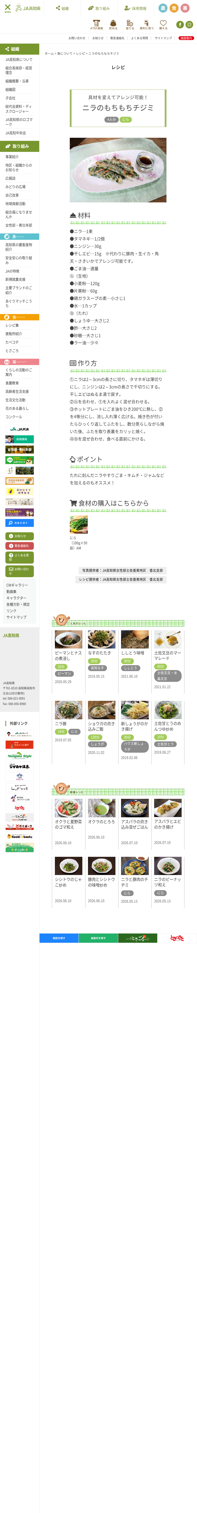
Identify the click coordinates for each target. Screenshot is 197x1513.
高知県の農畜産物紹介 (18, 247)
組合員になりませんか (18, 214)
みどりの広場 (15, 187)
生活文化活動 (15, 400)
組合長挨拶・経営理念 (18, 70)
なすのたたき (99, 653)
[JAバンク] (96, 25)
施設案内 (186, 38)
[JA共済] (163, 25)
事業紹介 (12, 157)
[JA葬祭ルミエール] (19, 776)
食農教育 (12, 383)
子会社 (10, 98)
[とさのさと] (19, 808)
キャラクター (16, 598)
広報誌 (10, 178)
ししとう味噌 (132, 653)
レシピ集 (12, 325)
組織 (64, 8)
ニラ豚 (60, 724)
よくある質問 (139, 38)
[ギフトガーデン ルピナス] (19, 787)
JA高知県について (19, 59)
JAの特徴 (12, 271)
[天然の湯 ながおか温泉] (19, 766)
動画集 (11, 591)
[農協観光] (19, 847)
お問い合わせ (76, 38)
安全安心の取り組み (18, 260)
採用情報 (138, 8)
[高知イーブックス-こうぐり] (19, 836)
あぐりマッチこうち (18, 303)
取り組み (102, 8)
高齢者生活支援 (17, 391)
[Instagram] (189, 25)
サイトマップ (163, 38)
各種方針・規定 (18, 604)
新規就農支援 (15, 279)
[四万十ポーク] (19, 826)
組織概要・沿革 (17, 81)
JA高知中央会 (15, 133)
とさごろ (12, 350)
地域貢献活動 (15, 203)
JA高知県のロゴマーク (19, 122)
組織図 (10, 89)
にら (125, 119)
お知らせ (98, 38)
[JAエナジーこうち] (19, 798)
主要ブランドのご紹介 (18, 290)
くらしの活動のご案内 (18, 372)
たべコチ (12, 342)
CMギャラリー (17, 585)
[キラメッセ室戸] (19, 744)
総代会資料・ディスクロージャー (18, 109)
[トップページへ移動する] (28, 7)
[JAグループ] (19, 734)
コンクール (13, 417)
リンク (11, 611)
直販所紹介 (13, 334)
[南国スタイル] (19, 755)
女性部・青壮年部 (18, 225)
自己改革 (12, 195)
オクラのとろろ (101, 822)
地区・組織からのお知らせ (18, 167)
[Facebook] (179, 25)
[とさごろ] (19, 817)
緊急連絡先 (117, 38)
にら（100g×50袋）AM (78, 543)
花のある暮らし (17, 408)
